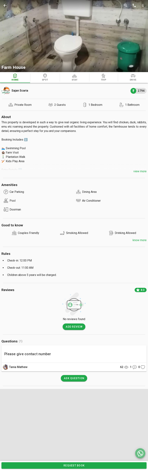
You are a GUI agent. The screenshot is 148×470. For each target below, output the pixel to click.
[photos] (74, 36)
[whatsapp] (140, 453)
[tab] (15, 77)
